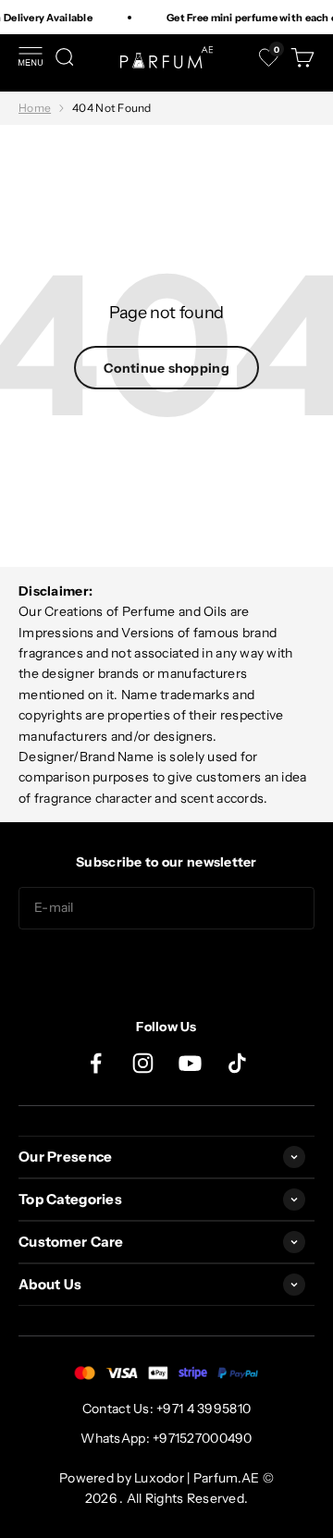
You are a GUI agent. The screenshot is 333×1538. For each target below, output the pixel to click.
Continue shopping (166, 368)
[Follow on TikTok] (237, 1063)
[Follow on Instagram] (142, 1063)
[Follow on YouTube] (190, 1063)
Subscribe (166, 965)
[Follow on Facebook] (95, 1063)
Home (34, 108)
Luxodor (159, 1478)
